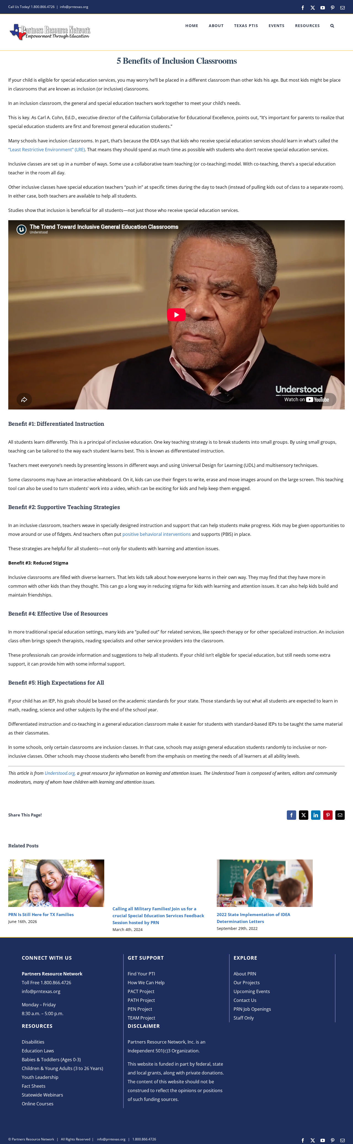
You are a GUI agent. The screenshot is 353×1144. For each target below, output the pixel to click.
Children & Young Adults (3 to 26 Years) (62, 1068)
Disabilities (33, 1042)
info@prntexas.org (74, 6)
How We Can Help (146, 983)
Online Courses (38, 1104)
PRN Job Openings (252, 1009)
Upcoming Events (252, 991)
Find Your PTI (141, 974)
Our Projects (247, 983)
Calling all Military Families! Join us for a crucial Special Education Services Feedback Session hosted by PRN (158, 915)
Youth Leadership (40, 1077)
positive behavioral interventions (157, 534)
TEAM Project (141, 1018)
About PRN (245, 974)
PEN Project (140, 1009)
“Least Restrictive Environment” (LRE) (46, 150)
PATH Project (141, 1000)
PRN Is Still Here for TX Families (41, 914)
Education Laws (38, 1051)
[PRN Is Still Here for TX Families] (56, 863)
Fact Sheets (34, 1086)
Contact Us (245, 1000)
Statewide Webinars (42, 1095)
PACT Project (141, 991)
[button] (332, 25)
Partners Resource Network (33, 1139)
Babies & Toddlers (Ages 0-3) (51, 1060)
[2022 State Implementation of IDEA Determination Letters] (265, 863)
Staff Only (244, 1018)
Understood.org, (60, 773)
